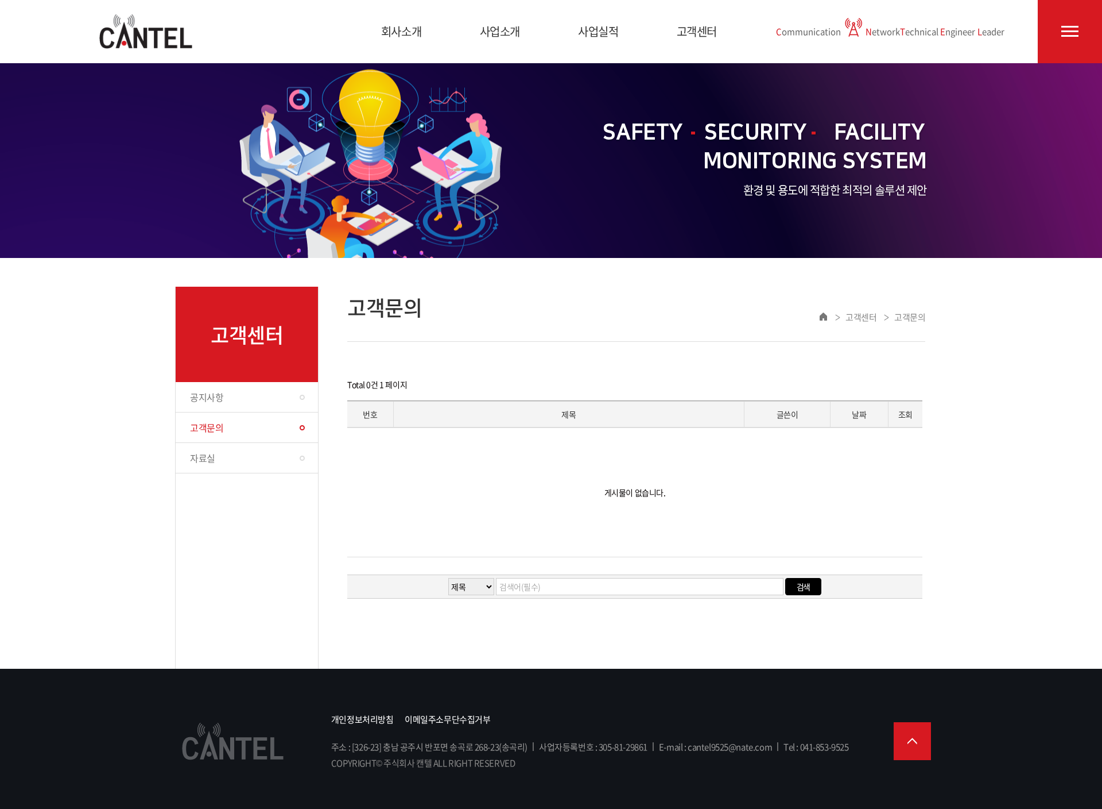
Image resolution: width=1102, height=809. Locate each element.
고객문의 (206, 427)
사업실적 (598, 31)
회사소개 (401, 31)
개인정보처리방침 (362, 719)
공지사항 (206, 397)
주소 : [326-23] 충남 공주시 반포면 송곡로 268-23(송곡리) (429, 747)
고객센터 (697, 31)
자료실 (202, 458)
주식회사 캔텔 (146, 31)
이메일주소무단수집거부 (447, 719)
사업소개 (500, 31)
